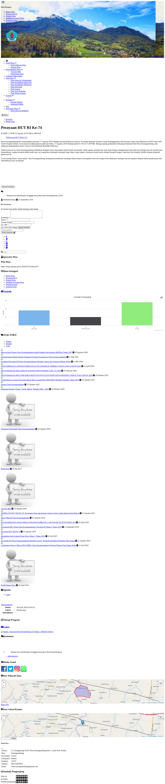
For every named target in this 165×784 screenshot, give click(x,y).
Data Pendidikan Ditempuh (21, 85)
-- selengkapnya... (137, 56)
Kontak (9, 96)
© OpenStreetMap (151, 703)
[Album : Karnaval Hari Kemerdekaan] (16, 632)
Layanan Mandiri (8, 27)
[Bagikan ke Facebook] (6, 237)
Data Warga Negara (18, 93)
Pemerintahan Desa (13, 69)
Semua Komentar (8, 187)
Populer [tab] (9, 344)
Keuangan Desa (12, 109)
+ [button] (3, 682)
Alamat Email (6, 222)
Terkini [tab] (8, 342)
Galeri (6, 627)
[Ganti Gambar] (24, 227)
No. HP (4, 225)
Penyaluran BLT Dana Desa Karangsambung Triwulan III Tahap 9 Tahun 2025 (31, 527)
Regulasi (9, 100)
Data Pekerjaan (16, 87)
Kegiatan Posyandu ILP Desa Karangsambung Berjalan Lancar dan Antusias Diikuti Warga (36, 362)
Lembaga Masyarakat (14, 76)
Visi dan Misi (16, 72)
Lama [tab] (8, 595)
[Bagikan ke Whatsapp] (6, 241)
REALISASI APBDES (20, 111)
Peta (7, 106)
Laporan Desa (11, 23)
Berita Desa (10, 12)
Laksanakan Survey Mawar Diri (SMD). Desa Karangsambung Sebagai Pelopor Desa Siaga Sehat (38, 545)
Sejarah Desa (16, 67)
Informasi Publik (17, 104)
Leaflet (143, 703)
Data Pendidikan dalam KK (21, 83)
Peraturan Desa (11, 20)
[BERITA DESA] (96, 54)
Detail (14, 738)
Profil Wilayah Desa (18, 65)
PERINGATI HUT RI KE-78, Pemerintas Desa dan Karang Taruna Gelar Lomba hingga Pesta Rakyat (40, 513)
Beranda (9, 119)
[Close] (2, 748)
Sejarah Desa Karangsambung (12, 384)
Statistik (7, 291)
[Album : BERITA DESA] (42, 632)
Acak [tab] (8, 346)
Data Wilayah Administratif (21, 80)
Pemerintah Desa (17, 74)
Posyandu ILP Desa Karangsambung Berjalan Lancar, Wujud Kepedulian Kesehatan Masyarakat (38, 541)
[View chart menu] (161, 297)
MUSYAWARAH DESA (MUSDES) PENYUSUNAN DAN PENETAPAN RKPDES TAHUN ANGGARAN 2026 (47, 375)
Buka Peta (5, 738)
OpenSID (160, 703)
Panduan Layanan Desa (15, 18)
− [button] (3, 685)
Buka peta (5, 705)
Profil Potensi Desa (8, 585)
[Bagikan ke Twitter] (7, 239)
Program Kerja (11, 14)
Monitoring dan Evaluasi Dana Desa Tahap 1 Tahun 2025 (23, 536)
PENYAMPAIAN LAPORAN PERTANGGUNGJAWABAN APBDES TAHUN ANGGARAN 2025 (41, 366)
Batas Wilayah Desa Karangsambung (15, 518)
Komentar (5, 217)
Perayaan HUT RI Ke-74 (10, 532)
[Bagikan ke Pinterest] (7, 246)
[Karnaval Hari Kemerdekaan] (77, 54)
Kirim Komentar (7, 233)
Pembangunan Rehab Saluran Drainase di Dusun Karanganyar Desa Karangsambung (33, 357)
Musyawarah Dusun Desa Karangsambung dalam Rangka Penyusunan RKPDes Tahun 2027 (36, 352)
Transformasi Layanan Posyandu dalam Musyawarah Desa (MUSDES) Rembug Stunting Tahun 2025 (40, 380)
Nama (4, 220)
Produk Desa (11, 16)
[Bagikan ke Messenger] (7, 248)
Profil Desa (10, 63)
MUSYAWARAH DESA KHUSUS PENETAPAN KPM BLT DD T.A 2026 (31, 371)
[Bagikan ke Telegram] (7, 243)
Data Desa (10, 78)
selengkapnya (13, 649)
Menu (5, 115)
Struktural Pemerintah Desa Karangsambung (18, 429)
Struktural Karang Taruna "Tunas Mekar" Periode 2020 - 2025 (25, 389)
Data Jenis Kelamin (18, 91)
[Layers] (160, 683)
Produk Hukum (16, 102)
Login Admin (22, 27)
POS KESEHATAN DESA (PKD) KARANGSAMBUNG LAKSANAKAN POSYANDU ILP (38, 522)
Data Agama (15, 89)
